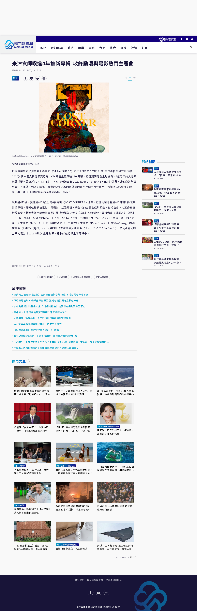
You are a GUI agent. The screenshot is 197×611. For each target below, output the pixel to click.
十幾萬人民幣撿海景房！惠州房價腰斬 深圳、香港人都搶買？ (46, 347)
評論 (123, 48)
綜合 (113, 48)
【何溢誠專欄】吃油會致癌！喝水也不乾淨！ (37, 330)
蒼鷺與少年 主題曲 (81, 276)
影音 (144, 48)
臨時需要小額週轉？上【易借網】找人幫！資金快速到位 (32, 510)
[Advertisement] (98, 18)
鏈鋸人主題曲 (102, 276)
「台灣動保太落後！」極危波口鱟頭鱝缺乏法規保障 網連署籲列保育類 (115, 468)
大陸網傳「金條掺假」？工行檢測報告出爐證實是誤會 (42, 318)
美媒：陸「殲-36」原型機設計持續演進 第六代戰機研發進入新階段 (115, 547)
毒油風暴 (57, 48)
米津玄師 (63, 276)
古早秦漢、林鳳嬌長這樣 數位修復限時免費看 (115, 507)
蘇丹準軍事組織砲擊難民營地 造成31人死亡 (38, 324)
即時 (43, 48)
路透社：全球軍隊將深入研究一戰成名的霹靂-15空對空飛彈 (74, 392)
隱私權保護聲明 (95, 580)
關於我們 (79, 580)
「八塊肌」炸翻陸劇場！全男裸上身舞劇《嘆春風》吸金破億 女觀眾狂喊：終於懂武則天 (61, 341)
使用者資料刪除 (114, 580)
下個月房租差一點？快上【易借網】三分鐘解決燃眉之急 (31, 471)
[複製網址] (37, 78)
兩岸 (81, 48)
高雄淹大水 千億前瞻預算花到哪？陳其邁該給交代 (40, 312)
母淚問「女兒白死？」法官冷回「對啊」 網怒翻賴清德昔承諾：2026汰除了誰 (32, 429)
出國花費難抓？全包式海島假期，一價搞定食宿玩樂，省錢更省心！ (74, 471)
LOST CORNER (46, 276)
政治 (71, 48)
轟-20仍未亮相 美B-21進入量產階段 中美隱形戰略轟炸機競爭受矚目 (115, 392)
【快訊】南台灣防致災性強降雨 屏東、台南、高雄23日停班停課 (74, 429)
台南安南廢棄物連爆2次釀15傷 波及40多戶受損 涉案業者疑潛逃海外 (74, 507)
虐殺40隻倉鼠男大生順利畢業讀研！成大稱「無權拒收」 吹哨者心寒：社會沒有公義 (32, 392)
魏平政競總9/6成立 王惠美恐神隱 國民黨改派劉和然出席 (45, 336)
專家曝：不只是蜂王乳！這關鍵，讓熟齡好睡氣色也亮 (115, 431)
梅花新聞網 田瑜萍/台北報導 (26, 164)
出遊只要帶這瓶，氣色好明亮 (72, 548)
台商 (102, 48)
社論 (134, 48)
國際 (92, 48)
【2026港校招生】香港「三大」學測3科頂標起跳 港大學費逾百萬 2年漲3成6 (32, 547)
